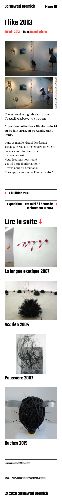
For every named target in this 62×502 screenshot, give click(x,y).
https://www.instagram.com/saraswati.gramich (25, 478)
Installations (38, 32)
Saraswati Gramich (20, 6)
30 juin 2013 (12, 32)
